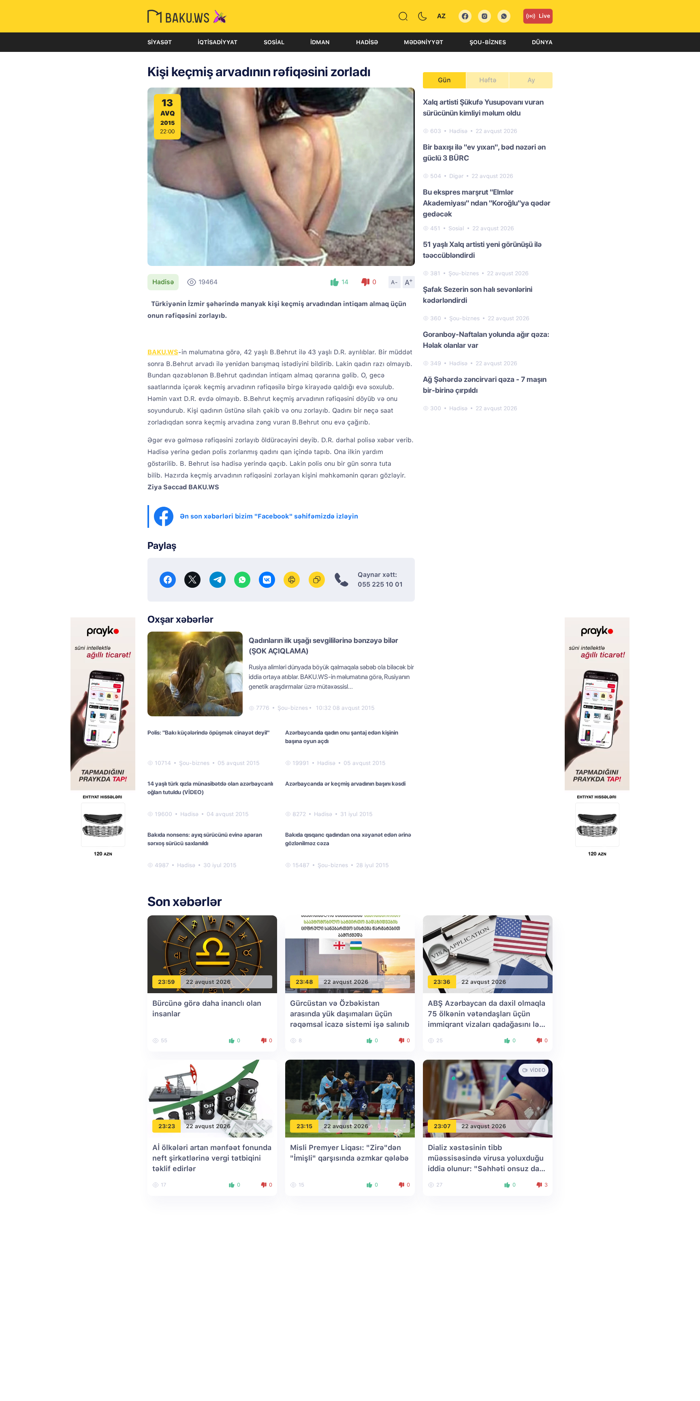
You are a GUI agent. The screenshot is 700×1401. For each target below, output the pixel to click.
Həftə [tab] (487, 80)
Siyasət (159, 42)
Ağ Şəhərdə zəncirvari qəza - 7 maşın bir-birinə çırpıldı (484, 384)
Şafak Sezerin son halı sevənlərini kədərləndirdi (477, 294)
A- (394, 282)
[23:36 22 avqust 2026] (488, 954)
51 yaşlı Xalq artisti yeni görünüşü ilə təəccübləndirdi (482, 249)
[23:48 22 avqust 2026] (350, 954)
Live (544, 16)
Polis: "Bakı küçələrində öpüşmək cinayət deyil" (208, 732)
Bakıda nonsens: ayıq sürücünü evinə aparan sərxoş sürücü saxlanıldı (204, 838)
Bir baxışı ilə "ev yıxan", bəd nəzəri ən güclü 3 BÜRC (484, 152)
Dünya (542, 42)
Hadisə (367, 42)
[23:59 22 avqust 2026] (212, 954)
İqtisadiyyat (217, 42)
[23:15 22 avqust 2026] (350, 1098)
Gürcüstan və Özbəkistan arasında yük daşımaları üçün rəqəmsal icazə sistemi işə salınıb (349, 1013)
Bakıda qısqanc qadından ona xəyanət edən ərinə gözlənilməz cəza (348, 838)
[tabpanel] (488, 254)
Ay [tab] (531, 80)
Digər (456, 176)
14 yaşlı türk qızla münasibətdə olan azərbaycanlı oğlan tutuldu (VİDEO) (210, 787)
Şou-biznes (488, 42)
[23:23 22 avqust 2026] (212, 1098)
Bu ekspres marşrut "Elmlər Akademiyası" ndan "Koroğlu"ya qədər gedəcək (487, 203)
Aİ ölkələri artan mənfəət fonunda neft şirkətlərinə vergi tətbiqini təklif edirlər (211, 1158)
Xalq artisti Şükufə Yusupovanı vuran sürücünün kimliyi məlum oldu (483, 107)
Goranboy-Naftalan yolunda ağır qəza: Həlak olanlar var (486, 339)
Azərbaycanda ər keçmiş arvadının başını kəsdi (345, 783)
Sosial (274, 42)
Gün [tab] (444, 80)
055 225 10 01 (380, 584)
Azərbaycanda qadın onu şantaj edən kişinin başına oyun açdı (341, 736)
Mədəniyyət (423, 42)
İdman (320, 42)
